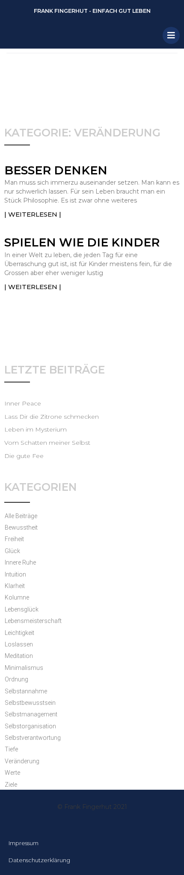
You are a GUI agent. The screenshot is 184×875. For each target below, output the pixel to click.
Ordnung (16, 679)
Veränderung (22, 761)
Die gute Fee (24, 456)
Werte (12, 772)
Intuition (15, 574)
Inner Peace (22, 403)
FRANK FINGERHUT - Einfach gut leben (92, 11)
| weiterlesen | (32, 214)
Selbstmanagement (31, 714)
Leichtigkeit (19, 632)
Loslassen (19, 644)
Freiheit (14, 539)
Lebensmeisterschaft (33, 620)
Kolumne (17, 597)
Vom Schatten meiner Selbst (47, 442)
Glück (12, 551)
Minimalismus (24, 667)
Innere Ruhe (20, 562)
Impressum (24, 843)
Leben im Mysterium (35, 429)
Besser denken (55, 170)
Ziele (11, 784)
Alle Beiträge (21, 516)
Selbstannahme (26, 691)
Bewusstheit (21, 527)
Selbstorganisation (30, 726)
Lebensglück (22, 609)
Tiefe (11, 749)
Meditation (19, 655)
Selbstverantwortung (33, 737)
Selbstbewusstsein (30, 702)
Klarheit (15, 585)
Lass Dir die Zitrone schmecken (51, 416)
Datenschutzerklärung (39, 860)
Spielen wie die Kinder (82, 242)
